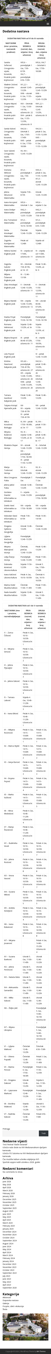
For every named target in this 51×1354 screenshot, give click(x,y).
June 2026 (7, 1181)
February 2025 (9, 1226)
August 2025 (8, 1211)
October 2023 (8, 1270)
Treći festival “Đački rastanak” (15, 1144)
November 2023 (9, 1267)
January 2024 (8, 1261)
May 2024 (7, 1249)
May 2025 (7, 1217)
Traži (43, 1133)
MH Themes (41, 1351)
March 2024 (8, 1255)
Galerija (6, 1303)
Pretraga (6, 1129)
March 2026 (8, 1190)
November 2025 (9, 1202)
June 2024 (7, 1246)
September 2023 (10, 1273)
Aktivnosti (7, 1297)
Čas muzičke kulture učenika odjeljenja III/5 (21, 1159)
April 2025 (7, 1220)
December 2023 (9, 1264)
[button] (47, 24)
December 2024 (9, 1231)
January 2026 (8, 1196)
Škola (5, 1309)
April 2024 (7, 1252)
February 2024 (9, 1258)
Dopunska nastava (10, 1300)
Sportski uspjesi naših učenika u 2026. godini (21, 1162)
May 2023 (7, 1282)
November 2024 (9, 1234)
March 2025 (8, 1223)
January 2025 (8, 1229)
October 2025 (8, 1205)
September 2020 (10, 1287)
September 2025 (10, 1208)
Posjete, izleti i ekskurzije (13, 1306)
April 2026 (7, 1187)
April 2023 (7, 1285)
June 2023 (7, 1279)
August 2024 (8, 1243)
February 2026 (9, 1193)
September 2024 (10, 1240)
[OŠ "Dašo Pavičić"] (25, 19)
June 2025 (7, 1214)
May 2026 (7, 1184)
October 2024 (8, 1237)
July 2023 (6, 1276)
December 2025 (9, 1199)
